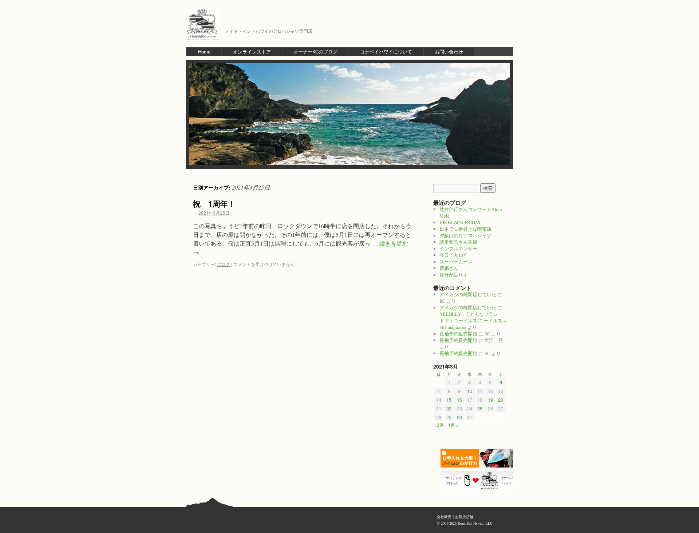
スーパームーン (456, 261)
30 (459, 417)
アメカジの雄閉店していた (467, 294)
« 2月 (438, 425)
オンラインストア (252, 51)
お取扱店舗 (464, 516)
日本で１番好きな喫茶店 (465, 229)
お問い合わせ (449, 51)
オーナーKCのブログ (315, 51)
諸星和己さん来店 (458, 242)
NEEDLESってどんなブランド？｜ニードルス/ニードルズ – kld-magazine (472, 320)
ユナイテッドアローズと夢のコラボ (479, 480)
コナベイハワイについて (386, 51)
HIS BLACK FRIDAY (460, 222)
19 (490, 399)
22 (448, 408)
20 (500, 399)
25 (479, 408)
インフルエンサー (458, 248)
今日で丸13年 (453, 255)
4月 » (453, 425)
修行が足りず (453, 274)
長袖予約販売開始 (458, 333)
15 (448, 399)
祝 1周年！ (214, 203)
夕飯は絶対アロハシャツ (465, 235)
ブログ (223, 264)
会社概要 (444, 516)
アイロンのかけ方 (479, 458)
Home (204, 51)
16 (459, 399)
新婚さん (448, 268)
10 (469, 390)
